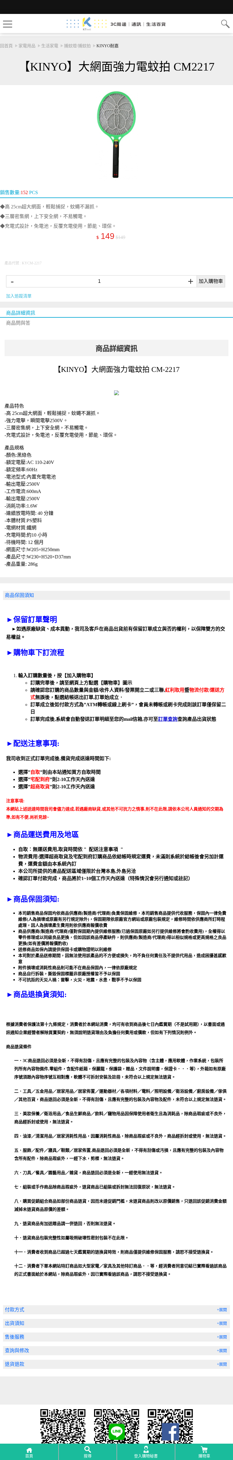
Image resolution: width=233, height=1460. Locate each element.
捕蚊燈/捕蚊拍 (77, 46)
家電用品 (27, 46)
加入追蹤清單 (19, 296)
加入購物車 (211, 281)
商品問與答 (18, 323)
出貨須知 (14, 1323)
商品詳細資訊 (20, 313)
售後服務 (14, 1336)
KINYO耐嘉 (107, 46)
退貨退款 (14, 1364)
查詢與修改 (17, 1350)
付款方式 (14, 1309)
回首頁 (6, 46)
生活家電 (49, 46)
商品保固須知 (19, 595)
